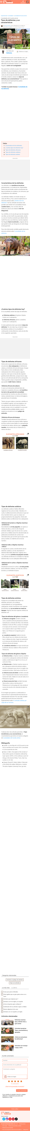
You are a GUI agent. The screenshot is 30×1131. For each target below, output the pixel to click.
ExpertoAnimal (4, 16)
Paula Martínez (8, 25)
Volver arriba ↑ (15, 1109)
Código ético (25, 1129)
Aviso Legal (4, 1125)
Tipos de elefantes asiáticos (12, 152)
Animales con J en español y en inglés (12, 1012)
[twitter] (3, 1119)
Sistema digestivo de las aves (10, 1009)
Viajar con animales (15, 983)
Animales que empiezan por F (10, 999)
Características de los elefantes (13, 146)
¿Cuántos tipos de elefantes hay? (14, 148)
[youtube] (10, 1119)
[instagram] (7, 1119)
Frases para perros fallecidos (10, 992)
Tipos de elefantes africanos (13, 150)
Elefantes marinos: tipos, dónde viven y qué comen (20, 1022)
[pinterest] (13, 1119)
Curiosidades (10, 16)
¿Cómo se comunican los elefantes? (21, 1038)
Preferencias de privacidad (7, 1127)
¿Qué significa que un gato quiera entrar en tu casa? (14, 995)
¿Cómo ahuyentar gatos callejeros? (12, 1004)
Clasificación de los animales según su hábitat (14, 1007)
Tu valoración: (15, 1084)
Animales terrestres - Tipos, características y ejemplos (21, 1030)
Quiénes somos (22, 1123)
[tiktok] (16, 1119)
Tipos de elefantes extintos (12, 154)
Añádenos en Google (23, 51)
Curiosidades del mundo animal (20, 16)
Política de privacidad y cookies (14, 1125)
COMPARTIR (23, 3)
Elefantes (9, 53)
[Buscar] (28, 2)
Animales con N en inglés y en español (13, 1002)
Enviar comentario (22, 1090)
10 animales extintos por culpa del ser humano (14, 701)
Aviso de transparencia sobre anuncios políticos (12, 1129)
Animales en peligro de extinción (15, 980)
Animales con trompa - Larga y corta (21, 1047)
